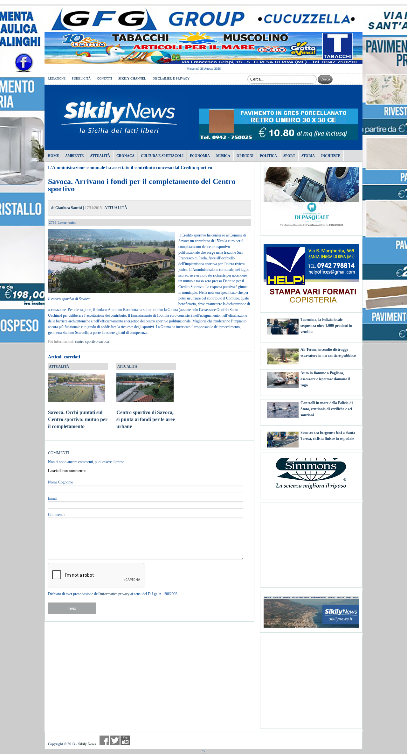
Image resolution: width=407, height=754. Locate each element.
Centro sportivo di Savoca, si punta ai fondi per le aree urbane (145, 419)
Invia (71, 608)
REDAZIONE (57, 78)
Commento (56, 514)
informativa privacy (114, 594)
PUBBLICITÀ (81, 78)
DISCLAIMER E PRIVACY (171, 78)
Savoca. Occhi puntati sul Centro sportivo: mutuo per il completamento (77, 419)
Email (52, 498)
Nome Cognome (60, 482)
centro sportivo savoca (92, 341)
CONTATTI (104, 78)
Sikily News (87, 744)
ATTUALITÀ (115, 208)
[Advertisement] (311, 542)
